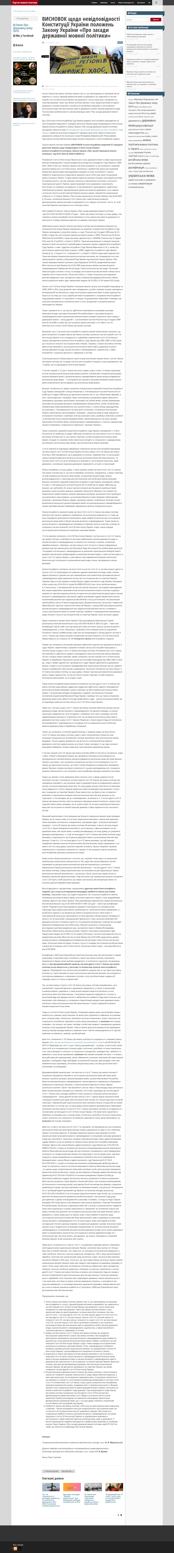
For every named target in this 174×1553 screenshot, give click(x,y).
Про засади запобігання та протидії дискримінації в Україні (77, 1042)
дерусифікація (144, 125)
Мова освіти (147, 107)
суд (140, 171)
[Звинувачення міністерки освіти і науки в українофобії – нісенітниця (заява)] (25, 110)
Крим (136, 107)
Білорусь (131, 99)
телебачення (147, 171)
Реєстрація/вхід (22, 18)
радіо (157, 156)
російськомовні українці (139, 163)
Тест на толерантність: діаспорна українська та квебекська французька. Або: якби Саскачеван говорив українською (51, 1500)
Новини (94, 3)
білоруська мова (149, 116)
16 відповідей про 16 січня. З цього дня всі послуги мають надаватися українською (113, 1498)
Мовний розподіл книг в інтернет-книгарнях (24, 124)
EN (149, 3)
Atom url (20, 1548)
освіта (140, 156)
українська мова (141, 175)
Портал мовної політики (25, 2)
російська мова (138, 159)
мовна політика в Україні (90, 86)
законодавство (74, 86)
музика (154, 149)
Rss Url (15, 1548)
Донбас (152, 99)
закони (65, 86)
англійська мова (133, 116)
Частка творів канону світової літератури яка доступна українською (23, 91)
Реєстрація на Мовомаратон (22, 52)
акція (153, 113)
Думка (33, 11)
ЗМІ (156, 99)
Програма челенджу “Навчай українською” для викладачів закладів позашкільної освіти (71, 1498)
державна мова (56, 86)
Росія (144, 113)
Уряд (148, 113)
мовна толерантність (145, 149)
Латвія (140, 107)
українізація (145, 183)
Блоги (113, 3)
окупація (131, 152)
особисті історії (149, 156)
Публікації (103, 3)
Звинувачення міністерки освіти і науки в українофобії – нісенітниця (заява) (24, 99)
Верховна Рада (141, 99)
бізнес (141, 117)
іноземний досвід (136, 187)
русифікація (136, 167)
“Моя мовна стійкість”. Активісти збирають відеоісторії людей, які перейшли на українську (24, 58)
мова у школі (151, 136)
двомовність (134, 120)
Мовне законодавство (126, 3)
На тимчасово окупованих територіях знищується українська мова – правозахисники (91, 1499)
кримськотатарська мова (136, 136)
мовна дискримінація (135, 140)
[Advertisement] (25, 163)
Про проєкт (141, 3)
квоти (147, 133)
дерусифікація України (136, 129)
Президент (132, 110)
